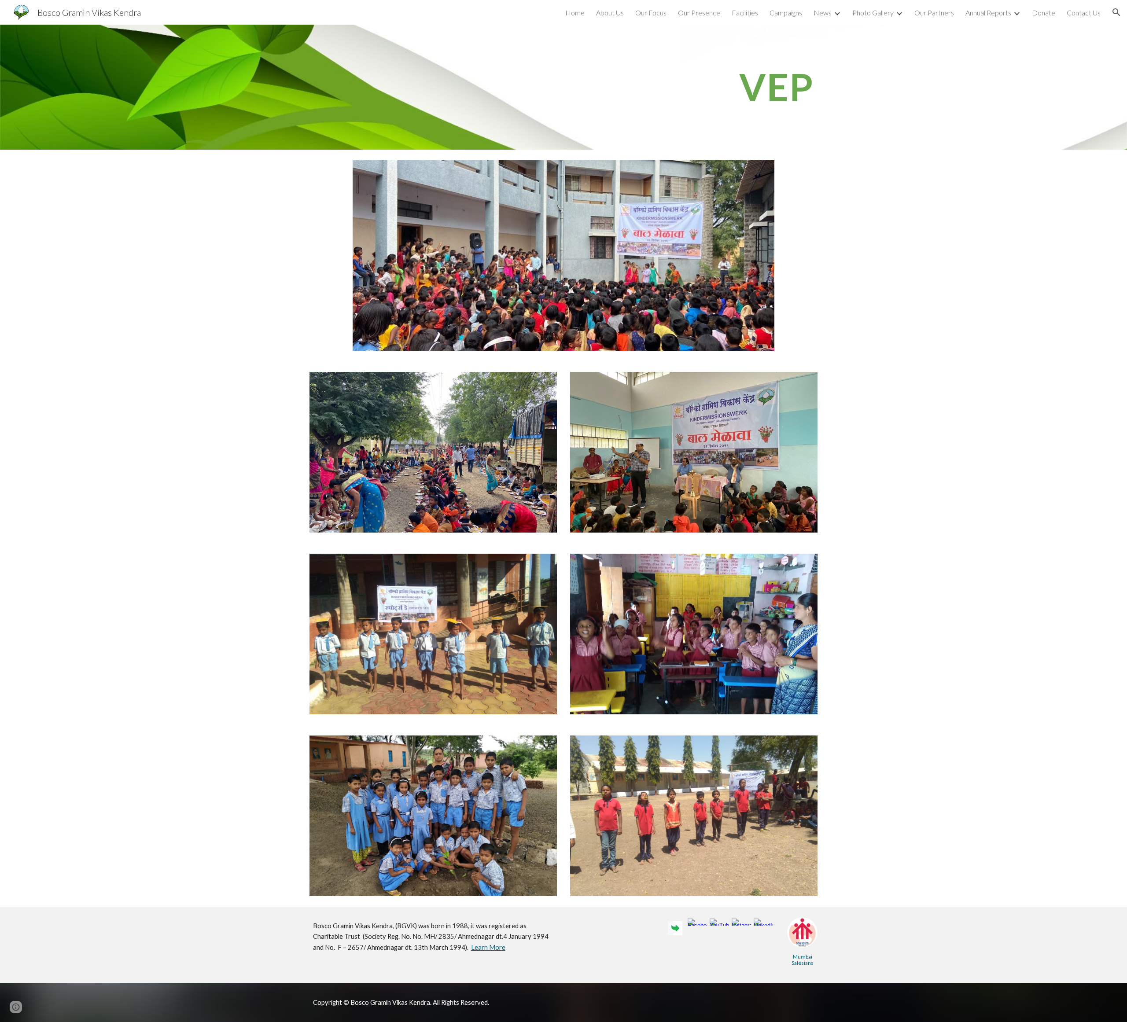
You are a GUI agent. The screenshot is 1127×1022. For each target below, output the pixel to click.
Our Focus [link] (651, 12)
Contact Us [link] (1084, 12)
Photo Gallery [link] (873, 12)
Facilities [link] (745, 12)
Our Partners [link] (934, 12)
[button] (1116, 12)
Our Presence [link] (699, 12)
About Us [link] (610, 12)
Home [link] (575, 12)
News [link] (823, 12)
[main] (650, 87)
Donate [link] (1043, 12)
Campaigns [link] (786, 12)
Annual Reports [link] (988, 12)
